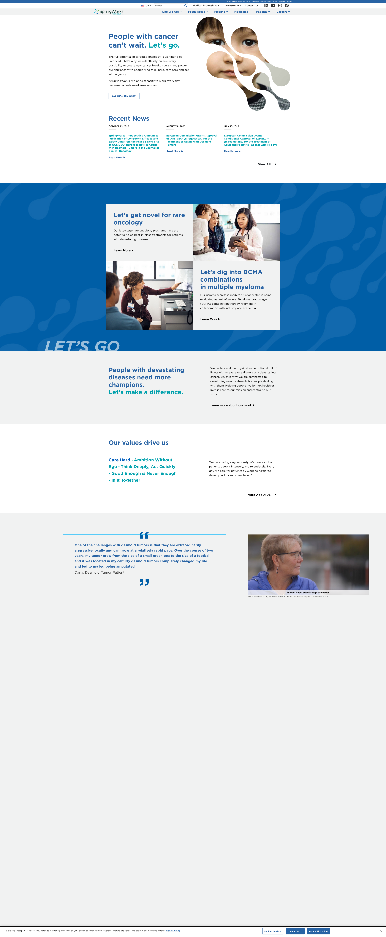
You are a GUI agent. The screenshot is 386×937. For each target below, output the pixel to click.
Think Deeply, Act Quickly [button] (148, 466)
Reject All (295, 931)
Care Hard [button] (119, 459)
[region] (193, 931)
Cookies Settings (272, 931)
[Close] (381, 931)
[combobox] (171, 5)
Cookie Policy (173, 931)
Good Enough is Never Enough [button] (144, 473)
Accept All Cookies (318, 931)
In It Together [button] (125, 480)
